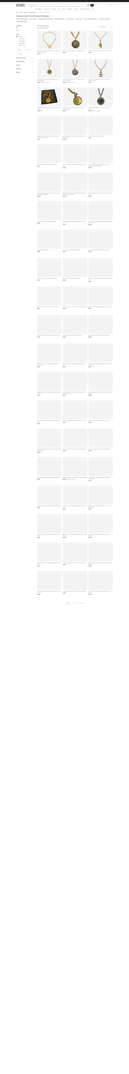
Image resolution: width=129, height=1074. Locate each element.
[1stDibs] (20, 5)
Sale (93, 9)
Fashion (76, 9)
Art (59, 9)
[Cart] (111, 5)
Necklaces (26, 12)
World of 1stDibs (85, 9)
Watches (70, 9)
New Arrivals (38, 9)
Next (80, 603)
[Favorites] (109, 5)
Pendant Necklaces (32, 12)
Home (17, 12)
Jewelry (63, 9)
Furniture (46, 9)
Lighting (53, 9)
